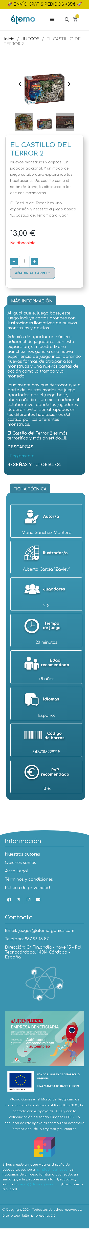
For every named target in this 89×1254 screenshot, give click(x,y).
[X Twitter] (19, 899)
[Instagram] (28, 899)
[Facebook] (9, 899)
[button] (67, 19)
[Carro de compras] (76, 20)
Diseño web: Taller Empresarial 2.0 (28, 1215)
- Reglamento (21, 456)
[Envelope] (38, 899)
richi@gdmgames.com (53, 1169)
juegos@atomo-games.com (39, 1184)
